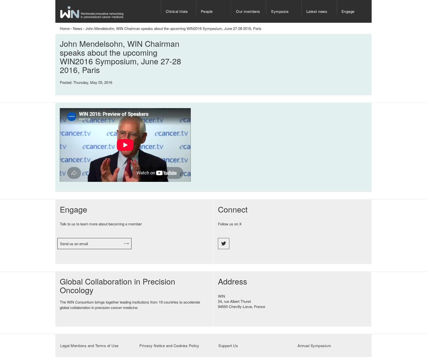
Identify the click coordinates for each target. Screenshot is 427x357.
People (207, 11)
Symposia (279, 11)
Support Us (228, 345)
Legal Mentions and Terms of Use (89, 345)
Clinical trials (177, 11)
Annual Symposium (314, 345)
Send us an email (74, 243)
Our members (248, 11)
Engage (348, 11)
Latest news (316, 11)
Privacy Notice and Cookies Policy (169, 345)
